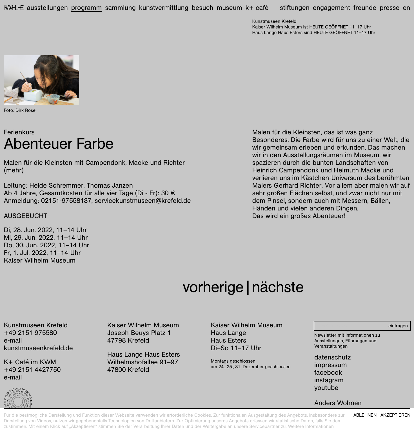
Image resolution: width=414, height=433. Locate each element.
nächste (278, 287)
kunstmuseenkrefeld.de (38, 348)
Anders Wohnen (338, 403)
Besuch (202, 7)
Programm (86, 7)
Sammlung (120, 7)
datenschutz (332, 357)
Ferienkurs (19, 132)
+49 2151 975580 (30, 332)
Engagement (331, 7)
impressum (330, 365)
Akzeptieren (395, 415)
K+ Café (256, 7)
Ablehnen (365, 415)
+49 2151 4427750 (32, 369)
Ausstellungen (47, 7)
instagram (329, 380)
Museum (229, 7)
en (406, 7)
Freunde (365, 7)
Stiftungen (295, 7)
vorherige (213, 287)
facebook (328, 372)
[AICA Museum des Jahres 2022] (52, 402)
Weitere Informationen (311, 426)
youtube (326, 387)
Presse (389, 7)
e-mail (13, 340)
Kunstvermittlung (163, 7)
